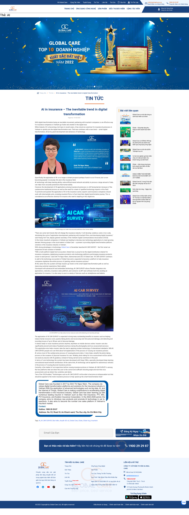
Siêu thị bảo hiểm (117, 9)
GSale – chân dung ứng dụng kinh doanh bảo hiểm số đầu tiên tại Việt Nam (141, 166)
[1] (88, 87)
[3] (92, 87)
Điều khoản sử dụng (100, 505)
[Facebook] (37, 488)
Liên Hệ (104, 2)
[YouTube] (48, 488)
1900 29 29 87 (173, 2)
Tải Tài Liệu (134, 2)
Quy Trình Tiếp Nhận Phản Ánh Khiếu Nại (104, 477)
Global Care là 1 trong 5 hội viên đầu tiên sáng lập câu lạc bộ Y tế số (142, 184)
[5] (97, 87)
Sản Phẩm (94, 470)
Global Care (65, 248)
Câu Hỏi (123, 2)
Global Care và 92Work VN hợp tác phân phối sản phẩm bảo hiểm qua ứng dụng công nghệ (142, 143)
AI (39, 421)
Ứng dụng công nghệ (86, 9)
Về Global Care (62, 2)
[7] (101, 87)
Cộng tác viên (75, 2)
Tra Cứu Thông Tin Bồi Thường (101, 474)
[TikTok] (54, 488)
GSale (80, 421)
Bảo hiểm (56, 421)
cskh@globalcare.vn (155, 2)
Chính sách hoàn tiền (116, 505)
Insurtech (94, 421)
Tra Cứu (112, 2)
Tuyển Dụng (68, 481)
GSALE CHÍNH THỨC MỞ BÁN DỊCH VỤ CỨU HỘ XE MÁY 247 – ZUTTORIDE (142, 176)
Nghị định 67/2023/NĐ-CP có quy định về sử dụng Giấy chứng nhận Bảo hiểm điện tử (105, 483)
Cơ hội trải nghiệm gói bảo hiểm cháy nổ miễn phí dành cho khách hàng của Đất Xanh (142, 158)
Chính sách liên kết (147, 505)
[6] (99, 87)
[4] (94, 87)
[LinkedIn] (43, 488)
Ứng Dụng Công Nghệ (98, 466)
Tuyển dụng (87, 2)
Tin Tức (67, 474)
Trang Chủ (68, 466)
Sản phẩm (102, 9)
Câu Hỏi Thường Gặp (71, 489)
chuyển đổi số (64, 421)
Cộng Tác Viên (69, 485)
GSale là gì (86, 421)
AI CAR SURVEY (46, 421)
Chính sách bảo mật (132, 505)
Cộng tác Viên (133, 9)
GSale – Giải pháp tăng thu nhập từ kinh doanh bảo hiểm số (142, 130)
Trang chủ (69, 9)
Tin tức (96, 2)
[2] (90, 87)
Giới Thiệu (68, 470)
